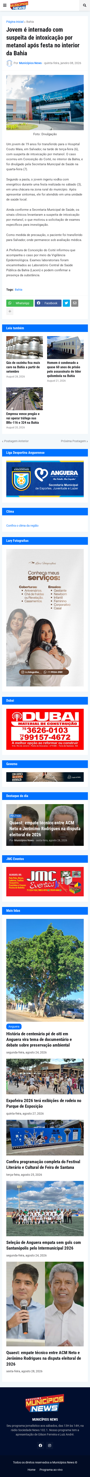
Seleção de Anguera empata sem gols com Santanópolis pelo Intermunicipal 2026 (43, 1245)
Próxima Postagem (73, 441)
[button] (5, 5)
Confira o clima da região (22, 525)
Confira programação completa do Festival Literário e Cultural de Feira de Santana (43, 1164)
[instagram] (49, 1445)
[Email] (74, 303)
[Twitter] (66, 303)
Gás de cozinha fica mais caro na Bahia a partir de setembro (23, 367)
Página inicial (14, 21)
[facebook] (40, 1445)
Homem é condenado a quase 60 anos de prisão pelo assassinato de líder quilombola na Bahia (64, 369)
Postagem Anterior (16, 441)
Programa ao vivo (51, 1469)
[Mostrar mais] (9, 311)
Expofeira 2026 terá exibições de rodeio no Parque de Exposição (43, 1103)
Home (31, 1469)
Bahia (30, 21)
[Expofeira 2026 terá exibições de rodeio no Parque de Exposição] (45, 1093)
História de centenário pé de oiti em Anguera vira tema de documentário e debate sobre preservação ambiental (39, 1039)
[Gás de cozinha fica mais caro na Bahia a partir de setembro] (24, 347)
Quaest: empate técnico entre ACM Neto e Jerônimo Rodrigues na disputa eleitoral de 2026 (44, 828)
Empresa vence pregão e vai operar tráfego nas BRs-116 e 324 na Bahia (23, 418)
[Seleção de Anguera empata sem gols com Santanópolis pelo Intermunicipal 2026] (45, 1235)
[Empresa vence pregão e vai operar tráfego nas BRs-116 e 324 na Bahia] (24, 398)
